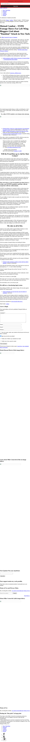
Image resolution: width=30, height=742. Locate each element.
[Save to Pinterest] (4, 739)
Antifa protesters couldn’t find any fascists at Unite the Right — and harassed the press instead (16, 59)
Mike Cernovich (3, 7)
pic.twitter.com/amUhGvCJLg (14, 147)
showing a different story (15, 73)
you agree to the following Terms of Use (21, 590)
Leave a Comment (13, 37)
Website (1, 329)
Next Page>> (27, 595)
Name (1, 324)
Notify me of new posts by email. (9, 341)
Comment (2, 312)
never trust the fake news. (17, 301)
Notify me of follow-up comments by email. (11, 338)
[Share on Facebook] (4, 734)
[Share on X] (4, 737)
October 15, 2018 (17, 151)
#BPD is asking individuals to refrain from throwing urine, (15, 131)
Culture (7, 303)
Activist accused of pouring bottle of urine (12, 133)
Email (1, 327)
